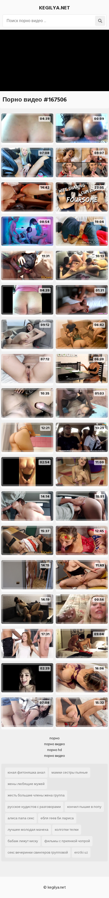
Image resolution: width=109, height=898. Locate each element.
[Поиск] (100, 21)
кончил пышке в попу (84, 807)
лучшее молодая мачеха (28, 829)
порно (54, 738)
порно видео (54, 744)
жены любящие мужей (26, 784)
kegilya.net (54, 8)
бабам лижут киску (23, 841)
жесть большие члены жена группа (36, 795)
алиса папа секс (21, 818)
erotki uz (81, 852)
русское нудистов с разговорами (34, 807)
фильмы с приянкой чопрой (67, 841)
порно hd (54, 750)
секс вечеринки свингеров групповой (38, 852)
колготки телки (67, 829)
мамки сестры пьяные (69, 772)
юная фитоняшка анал (26, 772)
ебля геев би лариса (57, 818)
